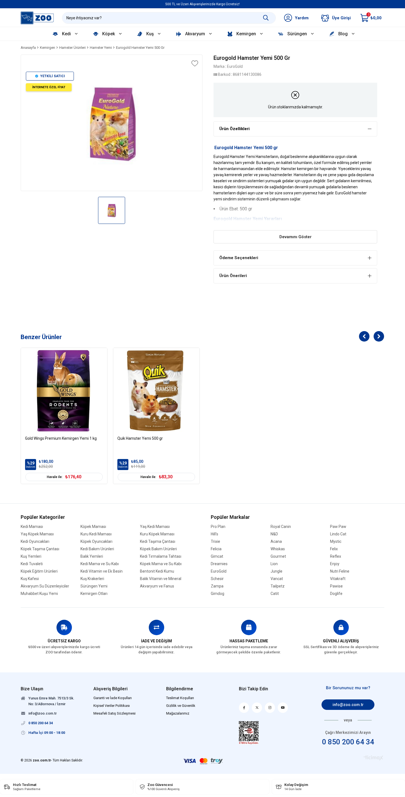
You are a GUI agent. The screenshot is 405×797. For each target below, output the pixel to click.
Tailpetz (278, 586)
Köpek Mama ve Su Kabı (161, 564)
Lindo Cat (338, 534)
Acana (276, 542)
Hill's (214, 534)
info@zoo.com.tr (348, 704)
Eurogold (223, 218)
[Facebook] (243, 707)
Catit (275, 594)
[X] (256, 707)
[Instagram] (269, 707)
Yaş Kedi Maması (155, 527)
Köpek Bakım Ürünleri (158, 549)
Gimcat (217, 556)
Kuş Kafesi (30, 579)
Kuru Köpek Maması (157, 534)
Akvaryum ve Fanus (157, 586)
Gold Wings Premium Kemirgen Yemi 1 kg (61, 438)
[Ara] (266, 17)
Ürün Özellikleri (234, 128)
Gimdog (217, 594)
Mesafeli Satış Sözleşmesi (114, 713)
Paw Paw (338, 527)
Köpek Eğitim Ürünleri (39, 571)
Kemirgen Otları (93, 594)
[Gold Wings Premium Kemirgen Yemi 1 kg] (64, 391)
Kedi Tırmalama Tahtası (160, 556)
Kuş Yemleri (31, 556)
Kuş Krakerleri (92, 579)
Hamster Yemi (248, 218)
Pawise (336, 586)
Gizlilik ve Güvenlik (180, 706)
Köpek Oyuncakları (96, 542)
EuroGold (218, 571)
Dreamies (219, 564)
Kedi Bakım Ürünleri (97, 549)
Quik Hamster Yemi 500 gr (140, 438)
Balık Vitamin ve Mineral (160, 579)
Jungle (276, 571)
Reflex (335, 556)
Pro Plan (218, 527)
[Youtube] (282, 707)
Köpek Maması (93, 527)
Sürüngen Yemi (93, 586)
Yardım (302, 17)
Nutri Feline (339, 571)
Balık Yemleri (91, 556)
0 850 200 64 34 (348, 742)
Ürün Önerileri (233, 275)
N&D (274, 534)
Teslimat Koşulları (180, 698)
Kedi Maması (32, 527)
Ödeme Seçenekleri (238, 257)
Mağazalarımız (177, 713)
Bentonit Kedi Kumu (157, 571)
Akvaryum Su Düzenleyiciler (45, 586)
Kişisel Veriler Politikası (111, 706)
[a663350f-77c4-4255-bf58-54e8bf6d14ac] (249, 732)
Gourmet (278, 556)
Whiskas (278, 549)
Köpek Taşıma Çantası (40, 549)
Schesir (217, 579)
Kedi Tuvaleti (32, 564)
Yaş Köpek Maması (37, 534)
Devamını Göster (295, 236)
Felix (334, 549)
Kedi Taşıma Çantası (157, 542)
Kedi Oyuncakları (35, 542)
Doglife (336, 594)
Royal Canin (281, 527)
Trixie (215, 542)
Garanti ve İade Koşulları (112, 698)
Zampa (217, 586)
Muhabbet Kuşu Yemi (39, 594)
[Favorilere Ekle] (194, 63)
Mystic (335, 542)
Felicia (216, 549)
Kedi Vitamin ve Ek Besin (101, 571)
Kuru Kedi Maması (96, 534)
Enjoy (334, 564)
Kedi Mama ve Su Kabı (99, 564)
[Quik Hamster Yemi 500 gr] (156, 391)
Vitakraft (337, 579)
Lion (274, 564)
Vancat (277, 579)
